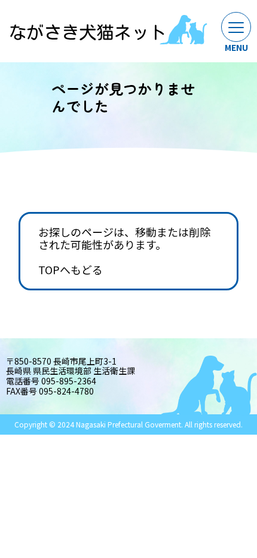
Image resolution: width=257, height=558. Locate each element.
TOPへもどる (70, 270)
